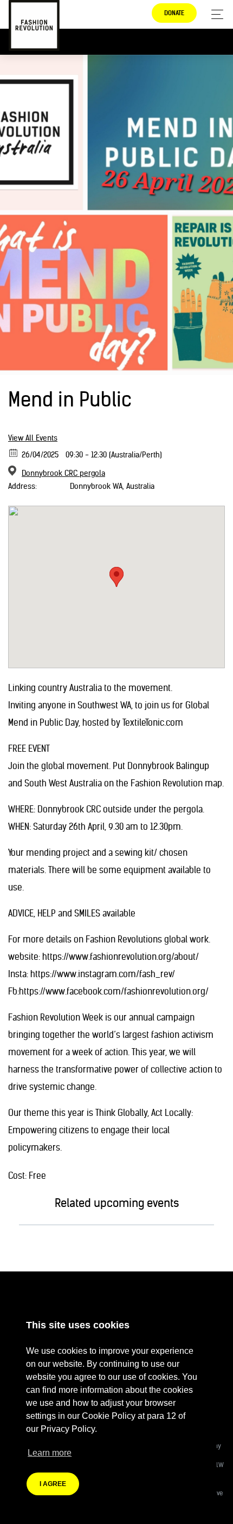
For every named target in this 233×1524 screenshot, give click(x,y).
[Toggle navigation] (214, 14)
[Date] (14, 452)
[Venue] (14, 471)
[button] (116, 577)
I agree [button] (53, 1484)
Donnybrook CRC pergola (63, 473)
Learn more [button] (50, 1452)
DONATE (174, 13)
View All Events (32, 438)
